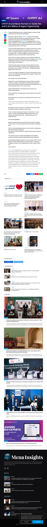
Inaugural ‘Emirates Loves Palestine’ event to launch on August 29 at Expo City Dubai (13, 195)
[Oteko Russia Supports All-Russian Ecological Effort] (7, 484)
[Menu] (4, 2)
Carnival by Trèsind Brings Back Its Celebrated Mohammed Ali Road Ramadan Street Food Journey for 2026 (25, 502)
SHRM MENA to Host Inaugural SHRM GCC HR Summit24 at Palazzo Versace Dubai (24, 413)
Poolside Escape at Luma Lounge (31, 231)
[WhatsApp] (5, 43)
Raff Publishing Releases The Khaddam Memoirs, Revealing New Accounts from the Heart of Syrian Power (34, 251)
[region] (32, 518)
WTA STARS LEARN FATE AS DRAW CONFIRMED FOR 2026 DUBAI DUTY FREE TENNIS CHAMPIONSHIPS (24, 320)
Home (5, 5)
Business (3, 20)
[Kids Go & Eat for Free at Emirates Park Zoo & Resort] (7, 490)
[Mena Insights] (23, 2)
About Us (8, 5)
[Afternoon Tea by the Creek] (13, 241)
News (12, 482)
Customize (26, 521)
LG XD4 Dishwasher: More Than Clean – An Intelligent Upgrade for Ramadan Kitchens (25, 290)
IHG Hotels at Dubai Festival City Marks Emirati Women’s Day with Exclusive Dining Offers (33, 215)
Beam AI (24, 41)
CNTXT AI (24, 36)
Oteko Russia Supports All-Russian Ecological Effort (22, 484)
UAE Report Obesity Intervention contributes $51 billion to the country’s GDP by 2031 (24, 382)
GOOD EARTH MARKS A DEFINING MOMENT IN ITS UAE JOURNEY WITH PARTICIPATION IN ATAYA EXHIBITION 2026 (23, 351)
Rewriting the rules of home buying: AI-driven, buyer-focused (24, 276)
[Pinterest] (5, 40)
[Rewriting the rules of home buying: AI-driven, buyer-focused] (7, 277)
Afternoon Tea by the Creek (10, 249)
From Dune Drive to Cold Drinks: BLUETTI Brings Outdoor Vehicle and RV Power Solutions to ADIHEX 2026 (12, 233)
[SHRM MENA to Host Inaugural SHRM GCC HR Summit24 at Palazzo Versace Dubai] (23, 400)
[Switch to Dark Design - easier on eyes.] (42, 1)
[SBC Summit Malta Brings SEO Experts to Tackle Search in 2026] (23, 431)
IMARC (37, 59)
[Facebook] (5, 35)
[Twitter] (5, 38)
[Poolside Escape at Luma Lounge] (34, 223)
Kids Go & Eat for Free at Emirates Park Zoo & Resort (22, 490)
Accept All (38, 521)
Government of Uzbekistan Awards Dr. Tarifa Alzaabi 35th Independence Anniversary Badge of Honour (12, 204)
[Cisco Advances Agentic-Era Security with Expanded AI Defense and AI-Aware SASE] (7, 514)
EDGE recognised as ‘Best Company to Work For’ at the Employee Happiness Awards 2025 (25, 271)
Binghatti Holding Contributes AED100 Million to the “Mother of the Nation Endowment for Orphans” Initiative (25, 283)
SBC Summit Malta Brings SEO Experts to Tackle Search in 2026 (21, 443)
